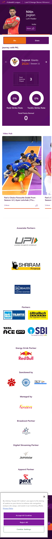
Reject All (24, 522)
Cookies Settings (24, 529)
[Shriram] (26, 241)
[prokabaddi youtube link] (49, 493)
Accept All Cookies (24, 515)
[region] (24, 515)
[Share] (36, 205)
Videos (6, 205)
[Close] (44, 497)
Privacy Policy (8, 508)
